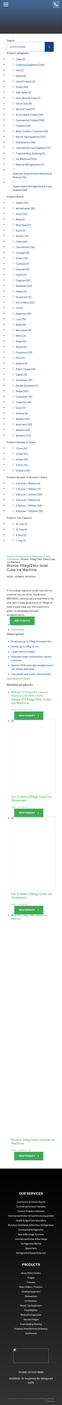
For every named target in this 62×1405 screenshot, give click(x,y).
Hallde (21, 291)
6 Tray (21, 535)
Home (10, 556)
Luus (21, 319)
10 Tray (21, 524)
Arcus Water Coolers (29, 114)
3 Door (22, 459)
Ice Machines (26, 159)
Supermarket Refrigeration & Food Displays (32, 188)
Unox (20, 407)
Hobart (22, 203)
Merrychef (23, 330)
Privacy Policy (47, 1399)
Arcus (21, 214)
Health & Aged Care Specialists (31, 1220)
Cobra (21, 241)
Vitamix (22, 413)
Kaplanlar (23, 313)
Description (17, 624)
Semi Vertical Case (28, 98)
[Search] (49, 47)
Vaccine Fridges (31, 1319)
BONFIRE (50, 1401)
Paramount (24, 352)
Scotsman (24, 380)
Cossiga (22, 252)
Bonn (20, 230)
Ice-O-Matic (25, 302)
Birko (20, 219)
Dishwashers (25, 142)
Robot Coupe (25, 369)
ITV (19, 308)
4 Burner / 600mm (29, 494)
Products (21, 556)
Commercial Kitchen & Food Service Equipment (31, 1216)
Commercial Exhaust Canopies (31, 1206)
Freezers (23, 125)
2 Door (22, 454)
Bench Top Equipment (31, 136)
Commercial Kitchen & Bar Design (31, 1239)
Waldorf (22, 419)
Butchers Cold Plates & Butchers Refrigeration (31, 1225)
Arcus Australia (31, 4)
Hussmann (23, 297)
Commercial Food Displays (33, 148)
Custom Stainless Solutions (31, 1211)
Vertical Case (25, 109)
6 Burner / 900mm (29, 505)
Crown (22, 258)
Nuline (21, 347)
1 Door (21, 448)
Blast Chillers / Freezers (32, 131)
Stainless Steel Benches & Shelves (31, 1329)
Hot (19, 70)
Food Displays (31, 1310)
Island (21, 76)
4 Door (22, 465)
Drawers (23, 470)
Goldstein (24, 286)
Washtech (24, 424)
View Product (27, 715)
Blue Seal (23, 225)
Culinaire (22, 263)
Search (11, 40)
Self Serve (23, 92)
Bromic (22, 236)
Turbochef (24, 396)
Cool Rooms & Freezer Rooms (31, 1202)
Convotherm (25, 247)
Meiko (21, 324)
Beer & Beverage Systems (31, 1234)
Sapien (21, 374)
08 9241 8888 (35, 1372)
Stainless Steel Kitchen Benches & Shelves (32, 175)
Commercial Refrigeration (31, 1230)
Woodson (23, 435)
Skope (22, 391)
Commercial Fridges (30, 120)
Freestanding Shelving (30, 153)
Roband (21, 363)
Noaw (21, 341)
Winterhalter (25, 208)
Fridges (31, 1278)
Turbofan (23, 402)
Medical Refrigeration (30, 164)
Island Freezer (25, 81)
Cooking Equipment (30, 64)
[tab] (33, 624)
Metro (21, 335)
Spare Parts (31, 1248)
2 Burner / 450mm (28, 489)
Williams (23, 430)
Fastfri (21, 275)
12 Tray (21, 529)
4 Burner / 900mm (28, 500)
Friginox (23, 280)
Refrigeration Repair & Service (31, 1253)
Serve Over (24, 103)
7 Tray (21, 540)
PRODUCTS (31, 1265)
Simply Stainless (27, 385)
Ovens (22, 87)
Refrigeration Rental (31, 1244)
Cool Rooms (31, 1333)
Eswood (22, 269)
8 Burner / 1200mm (29, 511)
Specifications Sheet (18, 678)
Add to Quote (22, 621)
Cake (20, 59)
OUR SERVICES (31, 1193)
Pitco (20, 358)
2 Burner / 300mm (28, 483)
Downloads (17, 629)
